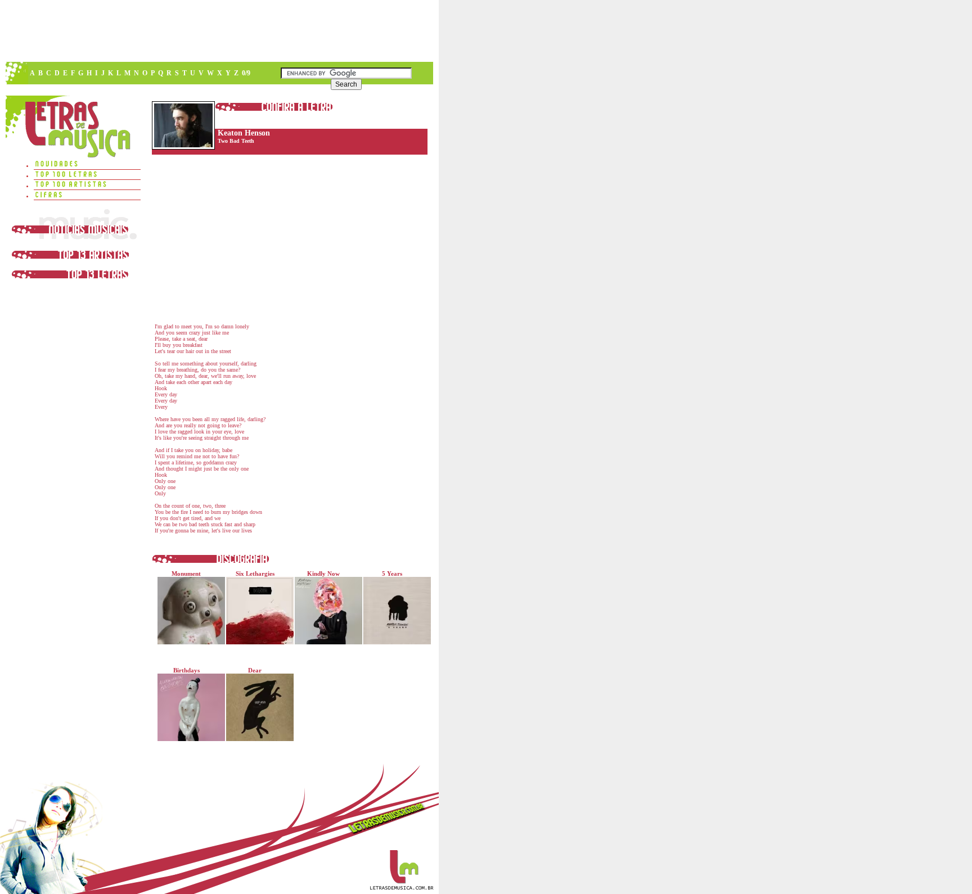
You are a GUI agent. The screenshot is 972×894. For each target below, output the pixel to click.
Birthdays (186, 670)
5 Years (392, 573)
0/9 (246, 73)
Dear (255, 670)
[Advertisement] (219, 31)
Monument (186, 573)
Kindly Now (323, 573)
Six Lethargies (255, 573)
